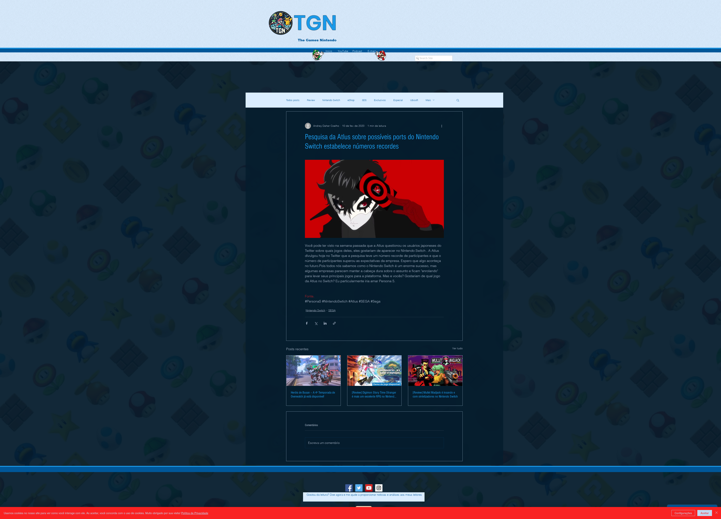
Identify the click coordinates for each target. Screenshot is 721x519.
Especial (398, 100)
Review (311, 100)
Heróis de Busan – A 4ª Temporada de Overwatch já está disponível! (313, 394)
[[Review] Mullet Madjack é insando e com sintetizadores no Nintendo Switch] (435, 370)
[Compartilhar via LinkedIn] (325, 323)
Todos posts (292, 100)
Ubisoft (414, 100)
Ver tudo (457, 348)
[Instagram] (378, 488)
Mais (428, 100)
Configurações (683, 513)
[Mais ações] (441, 126)
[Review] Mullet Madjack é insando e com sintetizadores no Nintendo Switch (435, 394)
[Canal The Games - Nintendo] (369, 488)
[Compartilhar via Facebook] (306, 323)
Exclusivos (380, 100)
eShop (351, 100)
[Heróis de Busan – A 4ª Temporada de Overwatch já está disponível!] (313, 370)
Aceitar (705, 513)
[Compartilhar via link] (334, 323)
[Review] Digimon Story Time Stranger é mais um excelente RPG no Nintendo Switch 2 (374, 394)
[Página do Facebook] (349, 488)
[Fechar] (716, 513)
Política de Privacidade (194, 513)
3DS (364, 100)
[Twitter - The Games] (359, 488)
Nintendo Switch (331, 100)
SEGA (332, 310)
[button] (458, 100)
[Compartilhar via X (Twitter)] (316, 323)
